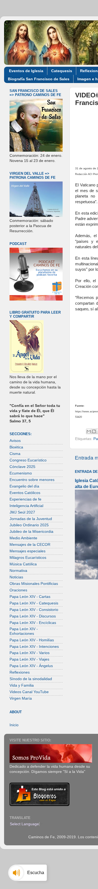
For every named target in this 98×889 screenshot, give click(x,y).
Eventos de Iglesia (26, 71)
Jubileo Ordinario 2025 (29, 525)
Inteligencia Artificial (26, 506)
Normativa (18, 571)
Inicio (14, 725)
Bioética (16, 447)
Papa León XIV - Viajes (29, 659)
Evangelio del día (24, 486)
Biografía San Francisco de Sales (38, 79)
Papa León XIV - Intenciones (34, 647)
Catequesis (61, 71)
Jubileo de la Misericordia (31, 532)
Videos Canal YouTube (29, 692)
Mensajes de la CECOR (30, 545)
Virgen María (21, 698)
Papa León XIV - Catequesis (34, 603)
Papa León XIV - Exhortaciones (24, 631)
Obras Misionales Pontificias (34, 584)
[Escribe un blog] (94, 431)
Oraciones (18, 590)
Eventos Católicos (25, 493)
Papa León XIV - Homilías (32, 640)
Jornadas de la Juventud (31, 519)
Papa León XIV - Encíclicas (33, 623)
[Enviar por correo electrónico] (88, 431)
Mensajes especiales (27, 551)
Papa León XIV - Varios (30, 653)
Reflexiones (20, 672)
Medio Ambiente (23, 538)
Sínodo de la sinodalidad (31, 679)
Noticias (16, 577)
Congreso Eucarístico (28, 460)
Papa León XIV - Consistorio (34, 610)
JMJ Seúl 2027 (22, 512)
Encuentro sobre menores (32, 480)
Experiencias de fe (25, 499)
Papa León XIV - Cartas (30, 597)
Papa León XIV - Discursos (33, 616)
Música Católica (23, 564)
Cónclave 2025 (22, 467)
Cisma (15, 454)
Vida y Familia (22, 685)
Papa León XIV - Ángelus (31, 666)
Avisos (15, 441)
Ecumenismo (21, 473)
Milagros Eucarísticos (28, 558)
